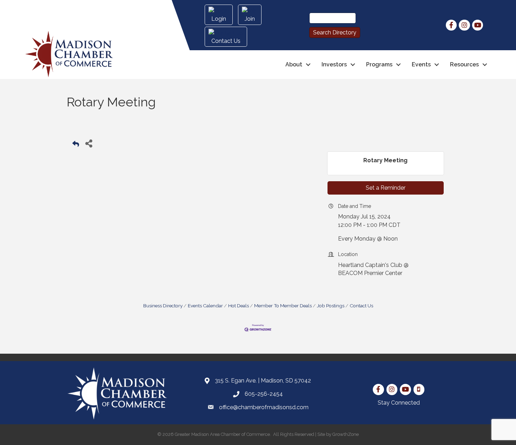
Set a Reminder (385, 187)
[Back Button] (75, 145)
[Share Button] (89, 143)
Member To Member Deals (283, 305)
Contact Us (361, 305)
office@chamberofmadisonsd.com (264, 407)
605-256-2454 (264, 394)
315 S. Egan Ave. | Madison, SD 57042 (263, 380)
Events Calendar (205, 305)
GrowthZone (345, 434)
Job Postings (330, 305)
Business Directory (163, 305)
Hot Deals (238, 305)
